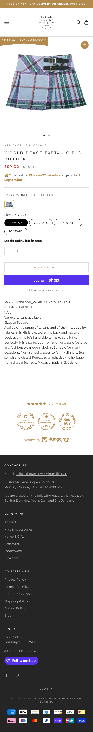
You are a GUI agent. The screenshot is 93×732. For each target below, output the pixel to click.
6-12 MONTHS (68, 221)
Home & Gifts (14, 537)
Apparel (10, 522)
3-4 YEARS (16, 221)
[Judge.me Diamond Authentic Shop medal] (25, 421)
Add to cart (46, 267)
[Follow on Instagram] (18, 675)
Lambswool (13, 551)
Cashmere (12, 544)
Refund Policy (14, 608)
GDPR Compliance (18, 594)
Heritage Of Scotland (26, 145)
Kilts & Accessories (18, 529)
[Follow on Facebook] (6, 675)
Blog (8, 615)
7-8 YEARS (41, 221)
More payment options (46, 290)
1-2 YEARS (15, 230)
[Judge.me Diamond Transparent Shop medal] (46, 421)
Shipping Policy (16, 601)
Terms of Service (16, 587)
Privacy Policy (15, 579)
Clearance (11, 558)
